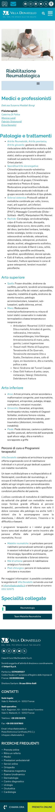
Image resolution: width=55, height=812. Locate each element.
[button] (38, 83)
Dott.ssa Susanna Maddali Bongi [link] (18, 105)
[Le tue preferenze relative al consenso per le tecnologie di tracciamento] (3, 609)
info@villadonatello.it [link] (14, 585)
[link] (52, 4)
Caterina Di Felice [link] (10, 114)
